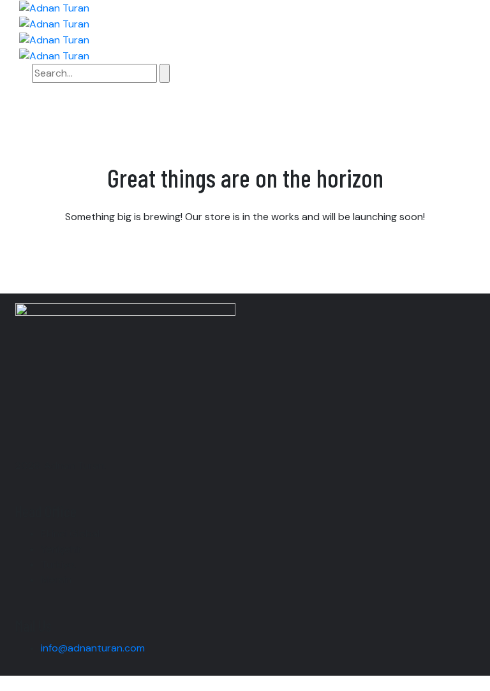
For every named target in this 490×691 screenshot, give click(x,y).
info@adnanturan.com (93, 648)
